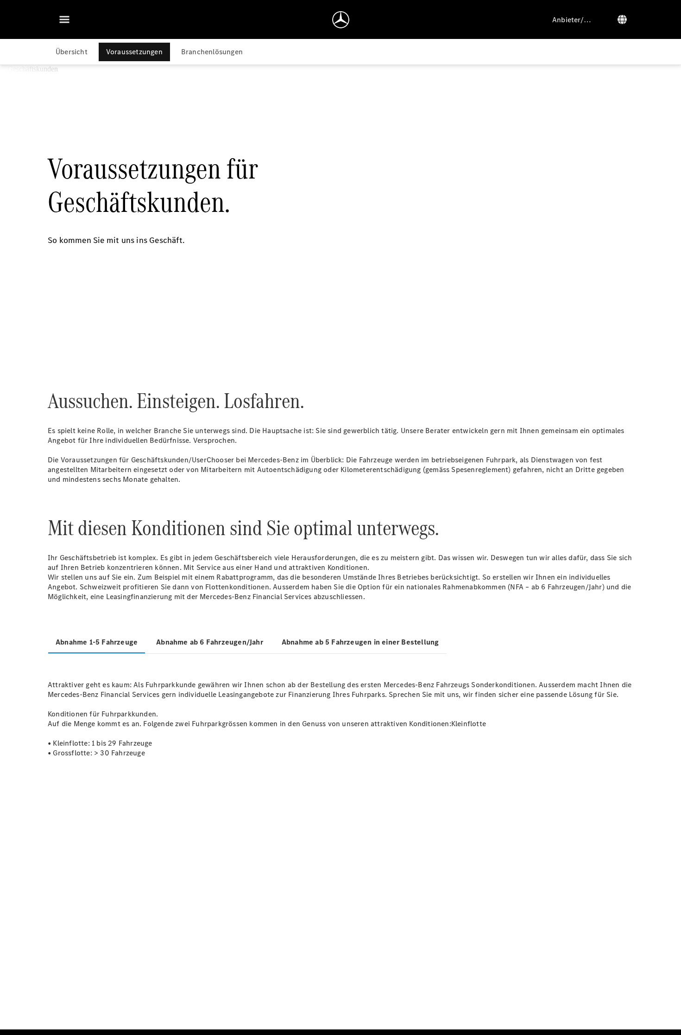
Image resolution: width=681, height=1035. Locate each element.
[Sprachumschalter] (622, 19)
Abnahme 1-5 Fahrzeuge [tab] (97, 642)
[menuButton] (64, 19)
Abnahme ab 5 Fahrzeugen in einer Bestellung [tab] (360, 642)
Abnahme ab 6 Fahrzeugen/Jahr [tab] (209, 642)
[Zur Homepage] (340, 19)
